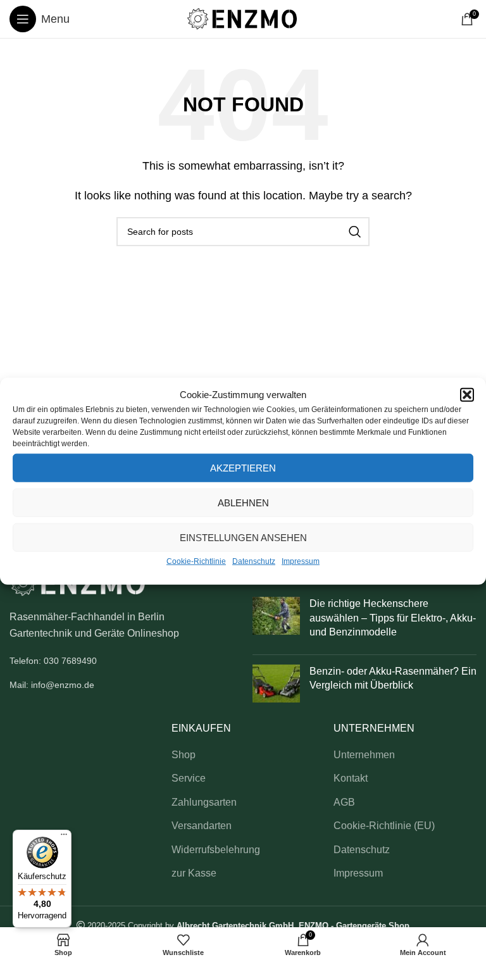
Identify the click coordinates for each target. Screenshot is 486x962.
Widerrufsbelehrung (215, 849)
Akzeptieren (243, 467)
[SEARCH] (355, 231)
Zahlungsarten (204, 802)
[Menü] (64, 837)
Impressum (301, 561)
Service (188, 778)
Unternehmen (364, 754)
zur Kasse (193, 873)
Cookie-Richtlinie (196, 561)
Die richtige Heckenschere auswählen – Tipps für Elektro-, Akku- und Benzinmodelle (392, 617)
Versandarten (201, 825)
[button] (467, 395)
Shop (183, 754)
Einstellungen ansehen (243, 537)
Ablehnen (243, 502)
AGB (344, 802)
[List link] (121, 661)
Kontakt (350, 778)
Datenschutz (253, 561)
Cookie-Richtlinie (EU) (384, 825)
